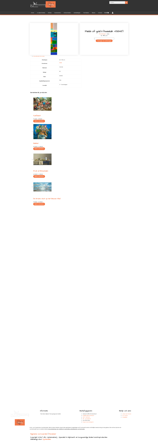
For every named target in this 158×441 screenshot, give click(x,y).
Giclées (50, 12)
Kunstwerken (57, 12)
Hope (60, 62)
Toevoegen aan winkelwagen (104, 40)
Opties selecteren (39, 121)
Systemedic (47, 439)
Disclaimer (52, 434)
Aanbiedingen (77, 12)
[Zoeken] (126, 2)
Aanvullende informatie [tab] (38, 56)
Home (32, 12)
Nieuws (93, 12)
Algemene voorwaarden (38, 434)
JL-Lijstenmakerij (41, 12)
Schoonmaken (67, 12)
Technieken (86, 12)
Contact (100, 12)
